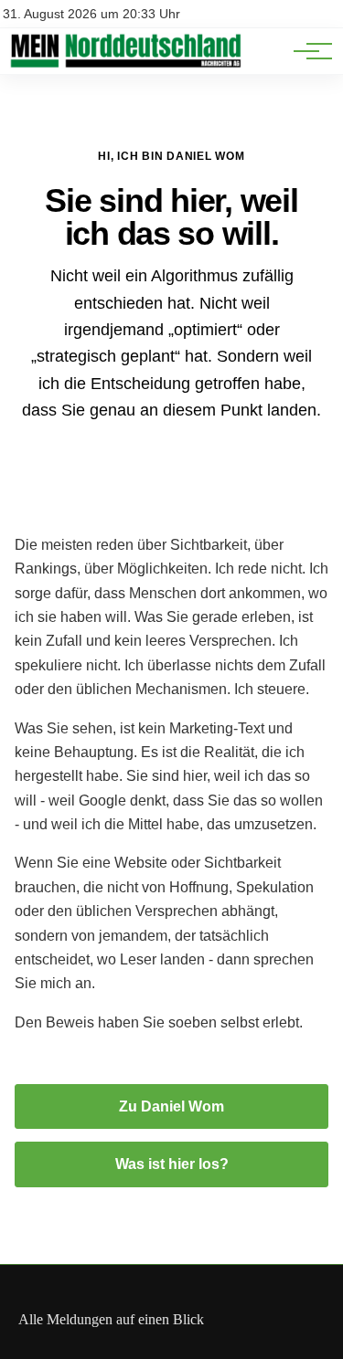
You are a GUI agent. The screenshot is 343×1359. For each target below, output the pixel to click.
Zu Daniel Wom (171, 1106)
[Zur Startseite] (125, 64)
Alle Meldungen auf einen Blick (111, 1319)
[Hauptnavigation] (306, 51)
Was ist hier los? (172, 1164)
